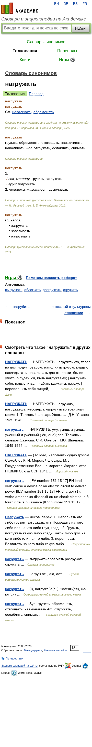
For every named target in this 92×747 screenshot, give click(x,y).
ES (75, 4)
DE (66, 4)
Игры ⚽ (67, 60)
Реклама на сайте (55, 650)
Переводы (67, 51)
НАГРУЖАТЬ (16, 362)
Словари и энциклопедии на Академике (43, 18)
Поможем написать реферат (51, 278)
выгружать (13, 290)
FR (85, 4)
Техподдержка (33, 650)
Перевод (36, 94)
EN (56, 4)
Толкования (25, 51)
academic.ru (19, 8)
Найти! (80, 28)
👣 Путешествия (12, 658)
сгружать (70, 290)
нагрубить (21, 307)
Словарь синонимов (46, 42)
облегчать (32, 290)
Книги (25, 60)
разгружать (52, 290)
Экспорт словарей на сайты (19, 665)
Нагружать (14, 517)
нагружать (14, 429)
